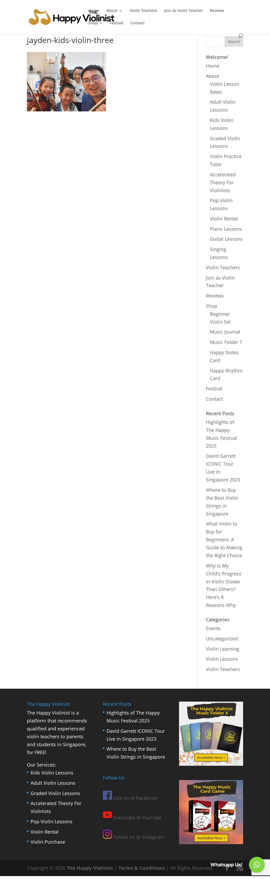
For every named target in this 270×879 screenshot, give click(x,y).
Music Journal (225, 332)
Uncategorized (222, 638)
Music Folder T (226, 342)
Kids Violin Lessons (52, 772)
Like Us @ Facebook (134, 798)
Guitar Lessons (226, 239)
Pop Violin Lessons (52, 821)
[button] (257, 865)
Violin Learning (222, 649)
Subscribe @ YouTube (137, 817)
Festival (116, 23)
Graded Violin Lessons (55, 793)
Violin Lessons (222, 659)
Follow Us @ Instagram (138, 837)
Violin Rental (224, 218)
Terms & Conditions (141, 868)
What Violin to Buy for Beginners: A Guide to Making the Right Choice (224, 540)
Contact (138, 23)
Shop (93, 23)
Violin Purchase (48, 842)
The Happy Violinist (90, 868)
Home (93, 11)
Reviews (217, 11)
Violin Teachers (143, 11)
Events (213, 628)
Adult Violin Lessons (53, 783)
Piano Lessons (226, 229)
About (111, 11)
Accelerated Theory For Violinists (223, 182)
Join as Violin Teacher (183, 11)
